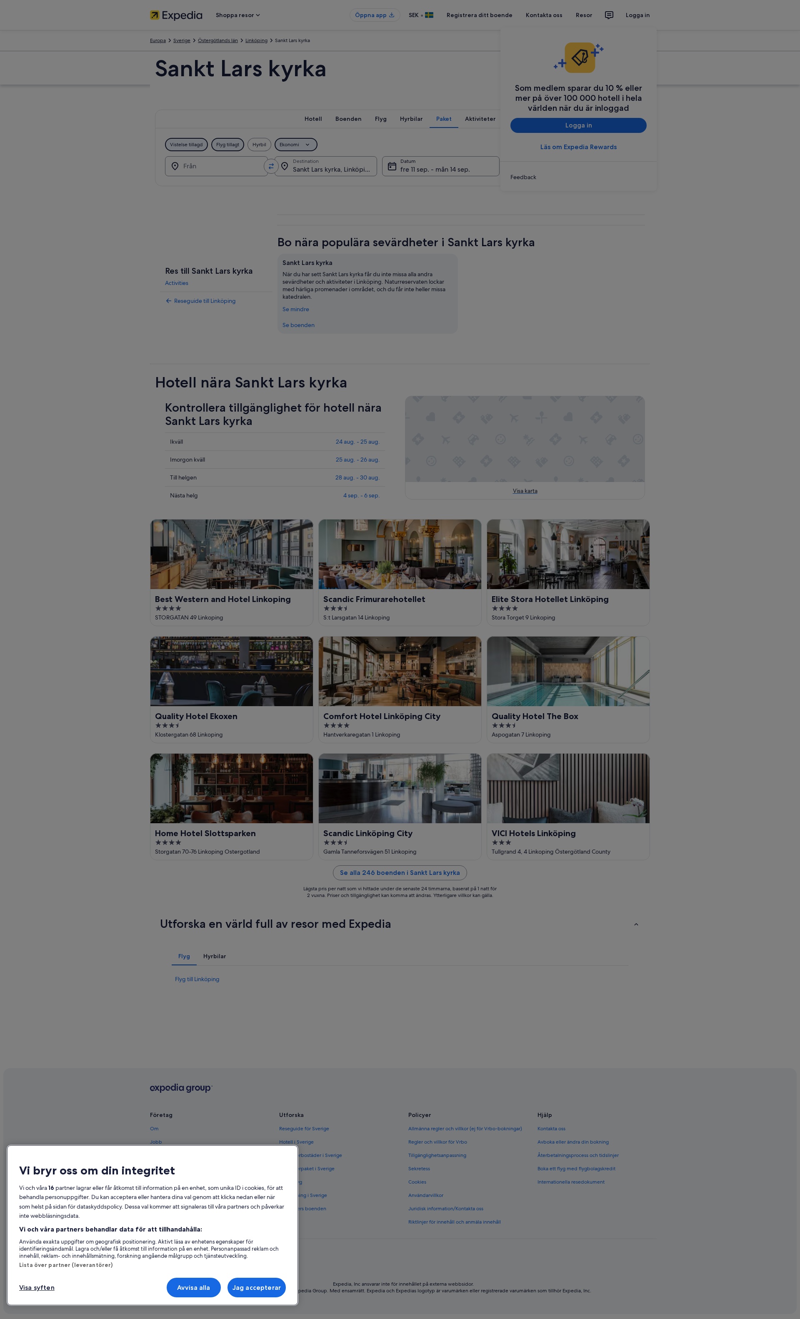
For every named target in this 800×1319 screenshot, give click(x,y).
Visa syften (37, 1288)
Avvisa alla (193, 1288)
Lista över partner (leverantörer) (65, 1265)
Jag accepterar (256, 1288)
